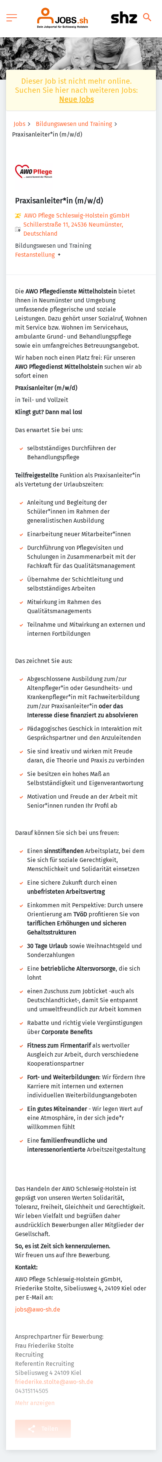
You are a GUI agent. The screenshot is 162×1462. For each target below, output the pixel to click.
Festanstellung (35, 255)
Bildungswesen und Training (74, 123)
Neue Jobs (76, 99)
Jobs (19, 123)
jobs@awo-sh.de (37, 1309)
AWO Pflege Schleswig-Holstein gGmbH (77, 215)
